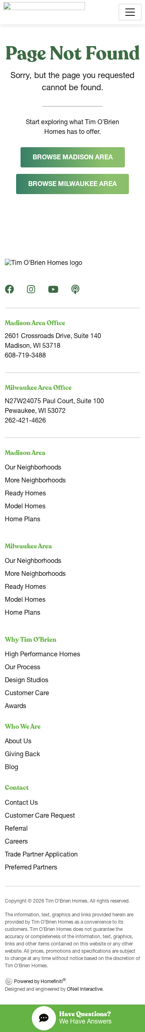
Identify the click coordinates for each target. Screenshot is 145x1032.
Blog (11, 768)
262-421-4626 (25, 421)
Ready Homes (25, 494)
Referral (16, 829)
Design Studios (26, 681)
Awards (15, 707)
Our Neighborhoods (33, 468)
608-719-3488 (25, 356)
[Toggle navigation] (130, 12)
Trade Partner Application (41, 855)
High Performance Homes (42, 655)
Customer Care (27, 694)
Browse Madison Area (73, 158)
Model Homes (25, 507)
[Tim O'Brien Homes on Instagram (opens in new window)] (31, 291)
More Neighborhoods (35, 481)
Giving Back (22, 755)
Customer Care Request (40, 816)
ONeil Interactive (84, 989)
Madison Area (25, 452)
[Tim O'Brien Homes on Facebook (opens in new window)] (9, 291)
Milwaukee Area (28, 546)
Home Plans (22, 520)
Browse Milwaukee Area (72, 185)
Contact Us (21, 803)
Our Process (22, 668)
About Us (18, 742)
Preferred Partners (31, 868)
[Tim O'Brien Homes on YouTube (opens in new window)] (53, 291)
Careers (16, 842)
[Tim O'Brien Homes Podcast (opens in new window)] (75, 291)
